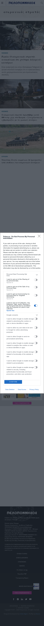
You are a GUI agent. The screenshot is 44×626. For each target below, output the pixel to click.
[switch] (35, 280)
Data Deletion (10, 389)
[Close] (40, 237)
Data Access (22, 389)
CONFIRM (13, 382)
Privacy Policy (34, 389)
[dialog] (22, 313)
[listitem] (22, 274)
